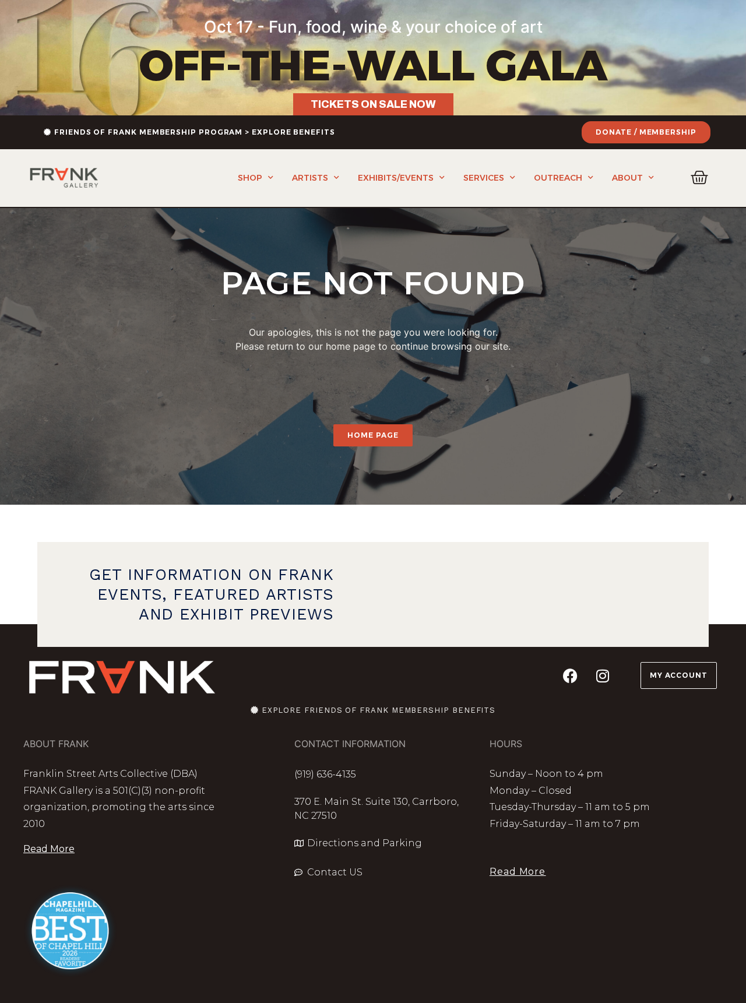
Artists (310, 178)
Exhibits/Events (396, 178)
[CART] (699, 177)
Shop (250, 178)
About (627, 178)
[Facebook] (570, 675)
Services (483, 178)
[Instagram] (602, 675)
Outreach (558, 178)
